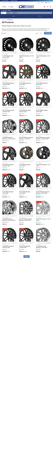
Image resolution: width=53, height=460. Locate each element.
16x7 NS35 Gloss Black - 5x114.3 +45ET (26, 56)
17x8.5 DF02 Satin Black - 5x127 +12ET (43, 165)
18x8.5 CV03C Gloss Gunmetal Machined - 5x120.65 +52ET (43, 138)
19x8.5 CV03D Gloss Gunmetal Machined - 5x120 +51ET (26, 138)
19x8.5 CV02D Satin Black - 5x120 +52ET (42, 111)
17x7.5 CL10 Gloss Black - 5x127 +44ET (43, 56)
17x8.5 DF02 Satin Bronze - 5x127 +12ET (25, 165)
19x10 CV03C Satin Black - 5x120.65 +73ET (25, 247)
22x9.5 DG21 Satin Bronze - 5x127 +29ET (25, 84)
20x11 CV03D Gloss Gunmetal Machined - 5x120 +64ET (42, 192)
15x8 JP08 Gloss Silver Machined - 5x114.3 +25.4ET (8, 219)
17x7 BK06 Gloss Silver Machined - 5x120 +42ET (41, 247)
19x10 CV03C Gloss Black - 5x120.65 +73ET (8, 247)
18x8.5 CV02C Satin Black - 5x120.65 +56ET (8, 84)
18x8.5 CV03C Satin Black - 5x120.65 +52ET (25, 111)
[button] (44, 6)
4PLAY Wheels (5, 0)
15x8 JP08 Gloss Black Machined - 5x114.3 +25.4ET (8, 138)
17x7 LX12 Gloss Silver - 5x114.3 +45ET (43, 219)
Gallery (42, 2)
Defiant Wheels (14, 0)
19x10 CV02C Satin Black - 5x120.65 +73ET (8, 165)
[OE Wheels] (26, 6)
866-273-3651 (5, 2)
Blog (39, 2)
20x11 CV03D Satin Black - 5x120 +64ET (8, 192)
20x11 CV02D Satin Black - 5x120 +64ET (25, 192)
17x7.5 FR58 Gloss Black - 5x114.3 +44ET (8, 56)
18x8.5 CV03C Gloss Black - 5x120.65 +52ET (8, 111)
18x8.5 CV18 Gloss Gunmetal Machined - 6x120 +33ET (25, 219)
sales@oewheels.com (12, 2)
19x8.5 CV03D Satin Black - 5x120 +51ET (42, 84)
